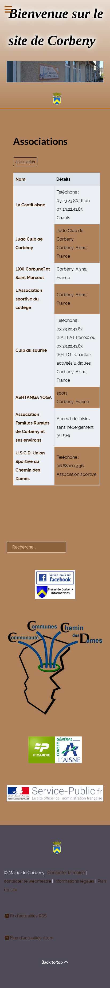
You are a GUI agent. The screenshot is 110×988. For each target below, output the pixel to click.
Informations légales (74, 881)
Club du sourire (31, 350)
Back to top (52, 962)
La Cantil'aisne (30, 204)
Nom (20, 179)
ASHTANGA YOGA (33, 397)
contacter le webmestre (27, 881)
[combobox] (36, 547)
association (25, 162)
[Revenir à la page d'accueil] (55, 99)
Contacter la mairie (66, 872)
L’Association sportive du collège (28, 299)
